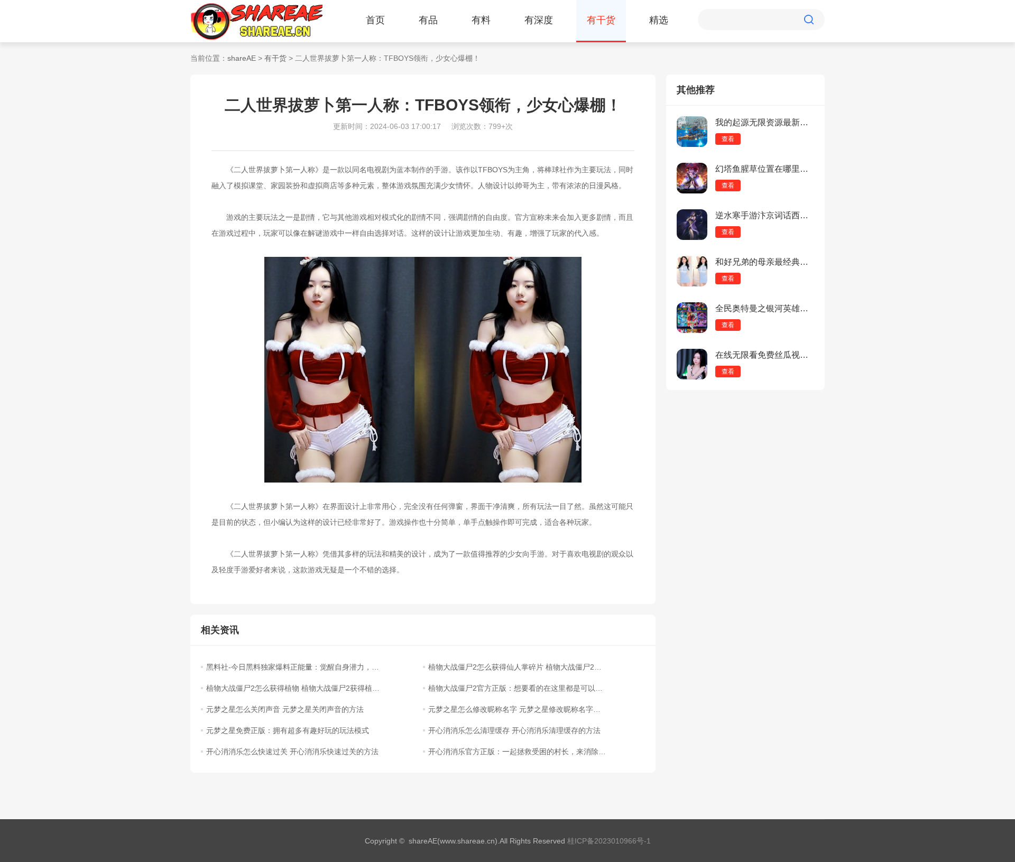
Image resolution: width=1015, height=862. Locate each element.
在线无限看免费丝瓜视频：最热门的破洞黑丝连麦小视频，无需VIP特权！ (764, 354)
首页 (375, 20)
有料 (481, 20)
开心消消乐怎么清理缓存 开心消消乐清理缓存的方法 (514, 730)
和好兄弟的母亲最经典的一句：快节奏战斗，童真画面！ (764, 261)
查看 (728, 139)
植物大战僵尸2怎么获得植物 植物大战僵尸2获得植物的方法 (295, 688)
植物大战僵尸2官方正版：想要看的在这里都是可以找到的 (517, 688)
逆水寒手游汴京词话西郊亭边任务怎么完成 (764, 215)
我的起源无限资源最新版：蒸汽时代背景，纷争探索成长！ (764, 122)
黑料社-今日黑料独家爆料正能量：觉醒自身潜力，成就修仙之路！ (295, 667)
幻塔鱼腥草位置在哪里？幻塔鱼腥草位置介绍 (764, 168)
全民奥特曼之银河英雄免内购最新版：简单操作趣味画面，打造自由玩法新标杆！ (764, 308)
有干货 (601, 20)
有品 (428, 20)
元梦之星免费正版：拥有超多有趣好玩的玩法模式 (287, 730)
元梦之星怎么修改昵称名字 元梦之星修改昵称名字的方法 (517, 709)
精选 (658, 20)
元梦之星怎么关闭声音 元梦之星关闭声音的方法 (285, 709)
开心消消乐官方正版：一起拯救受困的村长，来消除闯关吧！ (517, 751)
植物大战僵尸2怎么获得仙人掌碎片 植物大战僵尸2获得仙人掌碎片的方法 (517, 667)
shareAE (241, 58)
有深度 (538, 20)
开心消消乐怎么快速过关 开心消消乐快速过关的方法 (292, 751)
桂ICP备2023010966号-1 (609, 841)
